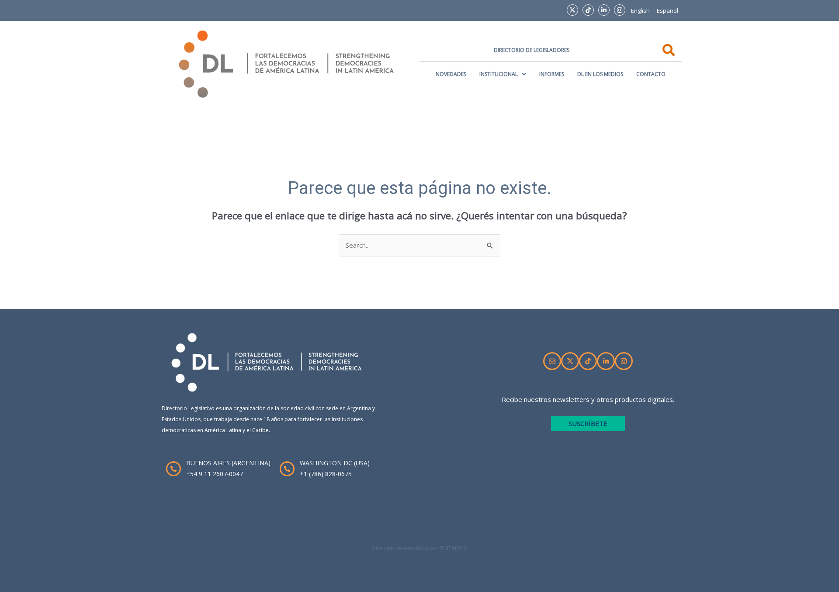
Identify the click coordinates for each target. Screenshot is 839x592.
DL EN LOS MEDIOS (600, 74)
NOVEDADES (451, 74)
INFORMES (551, 74)
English (640, 10)
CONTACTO (651, 74)
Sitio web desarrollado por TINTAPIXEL (420, 548)
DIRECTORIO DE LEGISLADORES (531, 50)
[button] (503, 74)
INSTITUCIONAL (498, 74)
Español (667, 10)
